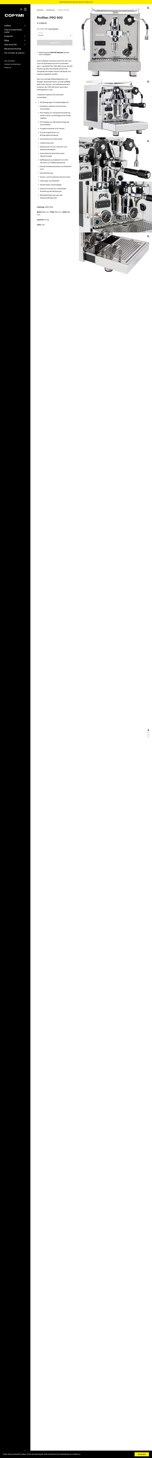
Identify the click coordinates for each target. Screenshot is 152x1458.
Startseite (40, 10)
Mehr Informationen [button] (88, 1454)
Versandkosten (53, 29)
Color (40, 33)
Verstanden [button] (142, 1454)
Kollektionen (50, 10)
